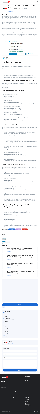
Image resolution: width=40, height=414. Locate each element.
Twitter (19, 229)
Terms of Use (26, 395)
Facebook (11, 229)
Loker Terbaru (27, 380)
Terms (13, 397)
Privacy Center (27, 397)
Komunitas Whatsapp (28, 405)
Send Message (20, 370)
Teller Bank (15, 8)
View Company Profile (11, 343)
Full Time (10, 11)
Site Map (26, 394)
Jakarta (20, 8)
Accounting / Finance (11, 265)
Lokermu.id (3, 381)
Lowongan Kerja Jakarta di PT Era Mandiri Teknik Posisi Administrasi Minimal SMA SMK (20, 264)
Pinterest (25, 229)
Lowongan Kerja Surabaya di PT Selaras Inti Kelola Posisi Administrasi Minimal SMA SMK (20, 272)
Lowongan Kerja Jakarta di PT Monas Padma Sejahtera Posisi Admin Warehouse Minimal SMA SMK (20, 256)
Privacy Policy (27, 399)
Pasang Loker (3, 394)
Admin (10, 8)
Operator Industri (12, 257)
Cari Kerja (26, 378)
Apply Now (19, 304)
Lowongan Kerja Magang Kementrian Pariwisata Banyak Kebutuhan (19, 248)
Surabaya (19, 273)
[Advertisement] (21, 290)
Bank (12, 8)
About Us (14, 395)
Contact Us (14, 394)
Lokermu (10, 341)
